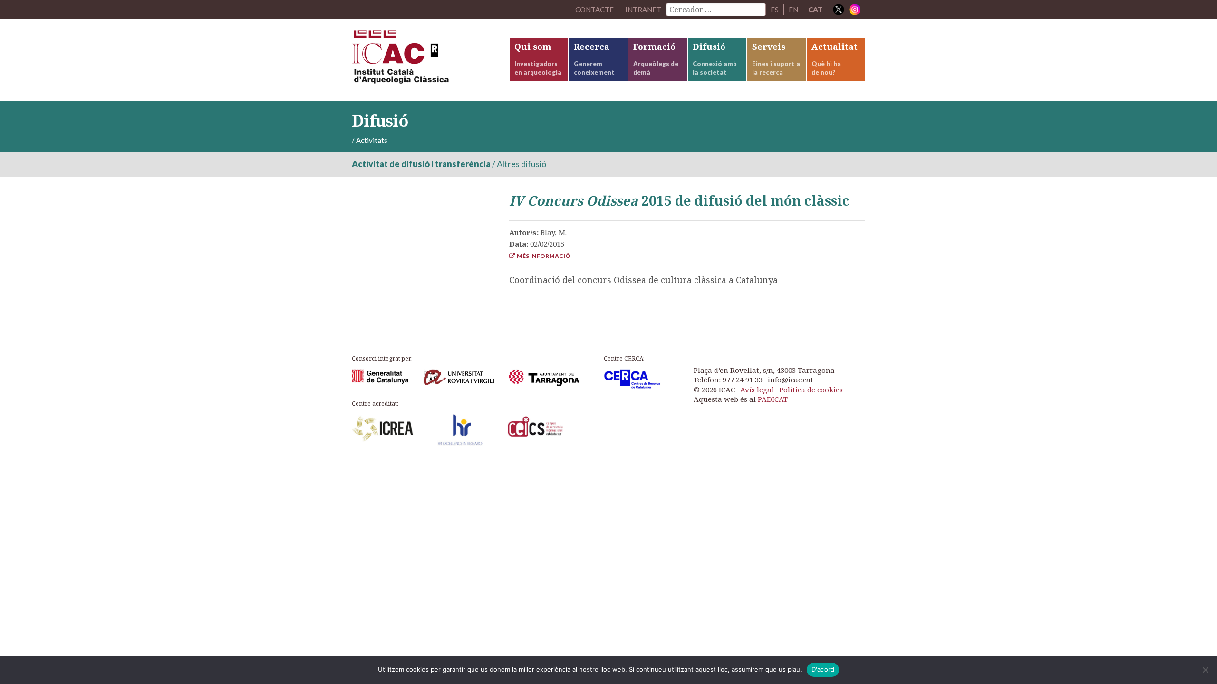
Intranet (643, 9)
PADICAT (773, 399)
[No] (1205, 669)
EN (793, 9)
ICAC (423, 60)
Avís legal (757, 389)
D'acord (823, 669)
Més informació (542, 255)
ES (775, 9)
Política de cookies (811, 389)
